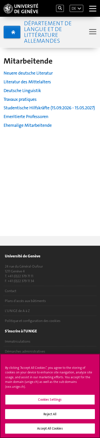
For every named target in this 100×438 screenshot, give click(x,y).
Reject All (49, 414)
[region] (50, 396)
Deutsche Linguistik (22, 90)
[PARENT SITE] (12, 32)
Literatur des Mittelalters (27, 82)
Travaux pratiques (20, 99)
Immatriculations (17, 341)
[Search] (60, 8)
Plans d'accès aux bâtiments (25, 301)
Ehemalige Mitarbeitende (28, 125)
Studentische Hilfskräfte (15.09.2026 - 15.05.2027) (49, 108)
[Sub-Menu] (92, 32)
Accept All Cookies (50, 428)
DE (74, 8)
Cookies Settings (50, 399)
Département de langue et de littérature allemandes (48, 32)
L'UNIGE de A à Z (17, 311)
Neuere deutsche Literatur (28, 73)
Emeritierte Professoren (26, 116)
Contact (10, 291)
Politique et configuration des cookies (32, 321)
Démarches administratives (25, 351)
